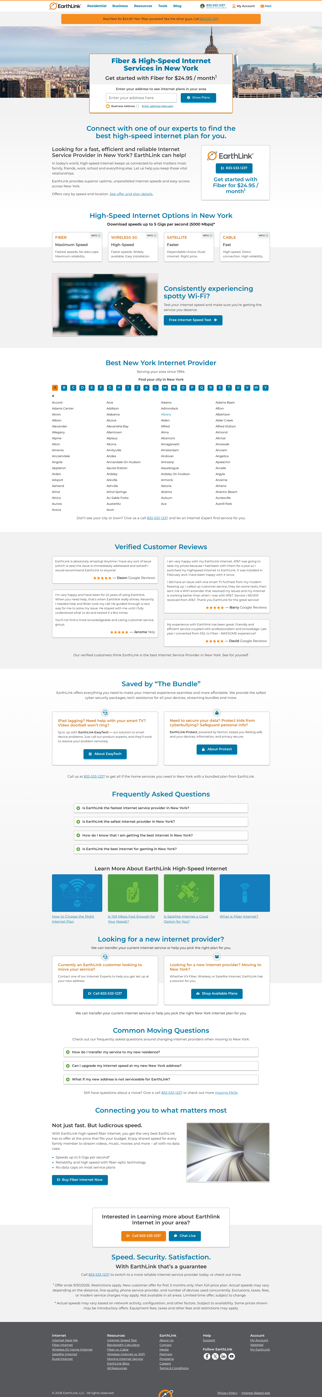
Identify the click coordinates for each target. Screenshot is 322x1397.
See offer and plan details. (131, 194)
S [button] (220, 387)
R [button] (210, 387)
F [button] (101, 387)
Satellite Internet (64, 1354)
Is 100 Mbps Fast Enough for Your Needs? (131, 919)
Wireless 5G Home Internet (72, 1349)
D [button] (82, 387)
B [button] (64, 387)
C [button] (73, 387)
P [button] (192, 387)
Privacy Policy (227, 1393)
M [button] (164, 387)
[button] (72, 1347)
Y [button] (265, 387)
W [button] (256, 387)
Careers (165, 1363)
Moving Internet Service (125, 1359)
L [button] (156, 387)
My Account (259, 1340)
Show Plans (201, 97)
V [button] (247, 387)
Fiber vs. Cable (118, 1349)
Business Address (123, 106)
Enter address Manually (157, 106)
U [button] (238, 387)
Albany (166, 414)
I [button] (128, 387)
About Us (166, 1340)
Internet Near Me (65, 1340)
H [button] (119, 387)
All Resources (117, 1368)
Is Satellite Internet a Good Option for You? (186, 919)
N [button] (174, 387)
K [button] (146, 387)
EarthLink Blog (118, 1363)
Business (120, 6)
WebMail (256, 1345)
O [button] (183, 387)
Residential (96, 6)
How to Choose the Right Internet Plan (73, 919)
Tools (162, 6)
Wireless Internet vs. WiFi (126, 1354)
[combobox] (141, 98)
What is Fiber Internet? (239, 917)
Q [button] (201, 387)
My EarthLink (260, 1349)
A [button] (55, 387)
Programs (167, 1359)
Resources (143, 6)
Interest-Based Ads (255, 1393)
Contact (166, 1345)
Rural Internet (62, 1359)
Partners (166, 1354)
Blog (177, 6)
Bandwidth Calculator (123, 1345)
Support (209, 1340)
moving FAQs (226, 1093)
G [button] (110, 387)
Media (164, 1349)
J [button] (137, 387)
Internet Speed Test (122, 1340)
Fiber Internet (62, 1345)
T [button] (229, 387)
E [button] (92, 387)
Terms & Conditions (174, 1368)
